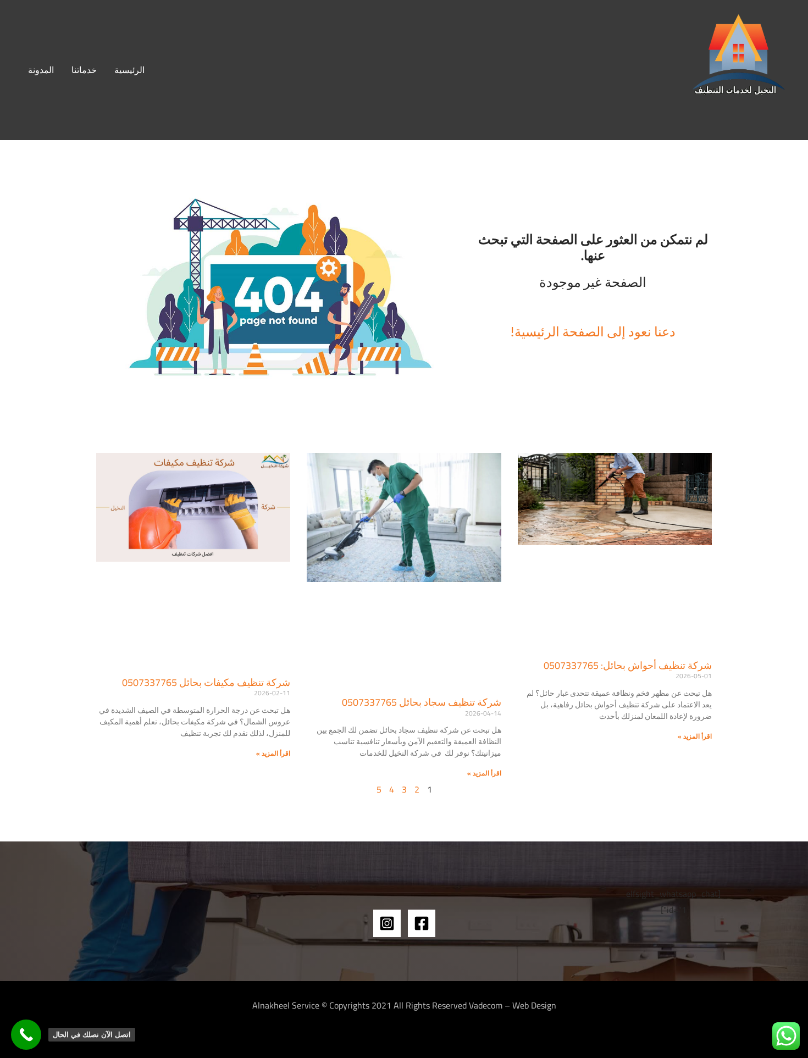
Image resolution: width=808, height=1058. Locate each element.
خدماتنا (84, 70)
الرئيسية (129, 70)
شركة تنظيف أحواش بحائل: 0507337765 (628, 665)
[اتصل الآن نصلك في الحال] (26, 1035)
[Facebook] (421, 923)
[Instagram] (387, 923)
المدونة (41, 70)
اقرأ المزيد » (695, 736)
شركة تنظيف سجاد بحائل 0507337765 (421, 702)
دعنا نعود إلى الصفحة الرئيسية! (593, 331)
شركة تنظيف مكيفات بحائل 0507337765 (206, 682)
